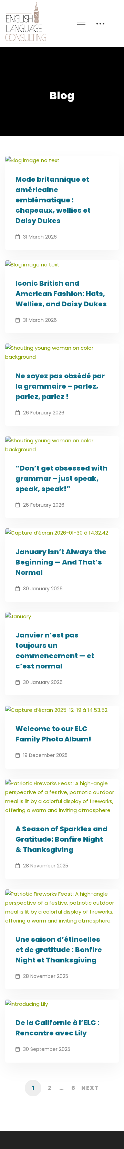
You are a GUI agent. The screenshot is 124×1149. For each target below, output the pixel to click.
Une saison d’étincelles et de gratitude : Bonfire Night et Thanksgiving (59, 950)
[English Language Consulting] (25, 23)
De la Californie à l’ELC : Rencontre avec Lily (58, 1028)
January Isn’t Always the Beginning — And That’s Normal (61, 562)
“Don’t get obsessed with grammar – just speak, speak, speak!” (61, 478)
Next (90, 1088)
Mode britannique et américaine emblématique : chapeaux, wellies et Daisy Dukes (53, 200)
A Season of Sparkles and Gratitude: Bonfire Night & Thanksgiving (61, 839)
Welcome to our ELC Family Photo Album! (53, 734)
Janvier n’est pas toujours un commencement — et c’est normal (55, 650)
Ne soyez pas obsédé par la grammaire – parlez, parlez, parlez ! (60, 386)
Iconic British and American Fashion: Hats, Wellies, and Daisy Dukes (61, 293)
